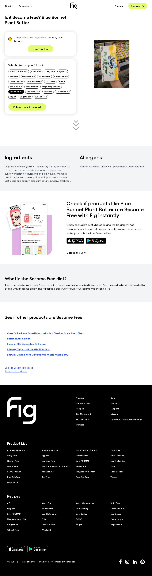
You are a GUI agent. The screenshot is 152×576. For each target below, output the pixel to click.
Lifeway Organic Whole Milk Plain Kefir (28, 349)
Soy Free (48, 91)
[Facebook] (120, 562)
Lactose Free (61, 76)
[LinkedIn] (135, 562)
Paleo (62, 81)
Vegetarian (25, 96)
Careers (80, 425)
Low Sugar (115, 514)
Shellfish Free (33, 91)
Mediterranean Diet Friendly (55, 466)
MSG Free (50, 81)
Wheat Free (41, 96)
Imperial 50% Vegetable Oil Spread (26, 343)
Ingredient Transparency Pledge (126, 419)
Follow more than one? (27, 107)
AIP (8, 503)
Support (114, 409)
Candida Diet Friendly (87, 450)
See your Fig (138, 5)
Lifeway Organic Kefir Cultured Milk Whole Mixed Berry (37, 354)
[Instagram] (127, 562)
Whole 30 (46, 530)
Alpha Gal (46, 503)
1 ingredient (39, 37)
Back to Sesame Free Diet (19, 367)
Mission (114, 414)
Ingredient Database (65, 561)
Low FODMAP (16, 81)
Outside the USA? (76, 252)
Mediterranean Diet (17, 519)
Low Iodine (12, 466)
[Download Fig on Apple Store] (16, 549)
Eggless (62, 71)
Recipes (80, 409)
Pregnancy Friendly (51, 86)
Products (114, 403)
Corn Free (36, 71)
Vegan (13, 96)
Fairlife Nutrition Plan (18, 338)
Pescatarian (32, 86)
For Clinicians (82, 419)
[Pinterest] (142, 562)
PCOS (79, 519)
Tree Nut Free (63, 91)
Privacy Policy (46, 561)
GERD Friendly (117, 455)
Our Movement (83, 414)
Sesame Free (16, 91)
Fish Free (14, 76)
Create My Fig (83, 403)
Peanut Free (16, 86)
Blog (112, 398)
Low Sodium (82, 514)
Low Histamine (34, 81)
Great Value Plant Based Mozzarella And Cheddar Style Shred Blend (45, 333)
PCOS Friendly (14, 472)
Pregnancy (12, 524)
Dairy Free (50, 71)
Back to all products (16, 371)
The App (119, 6)
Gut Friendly (82, 508)
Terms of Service (28, 561)
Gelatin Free (28, 76)
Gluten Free (44, 76)
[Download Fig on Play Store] (37, 549)
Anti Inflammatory (51, 450)
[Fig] (73, 6)
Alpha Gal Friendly (18, 71)
